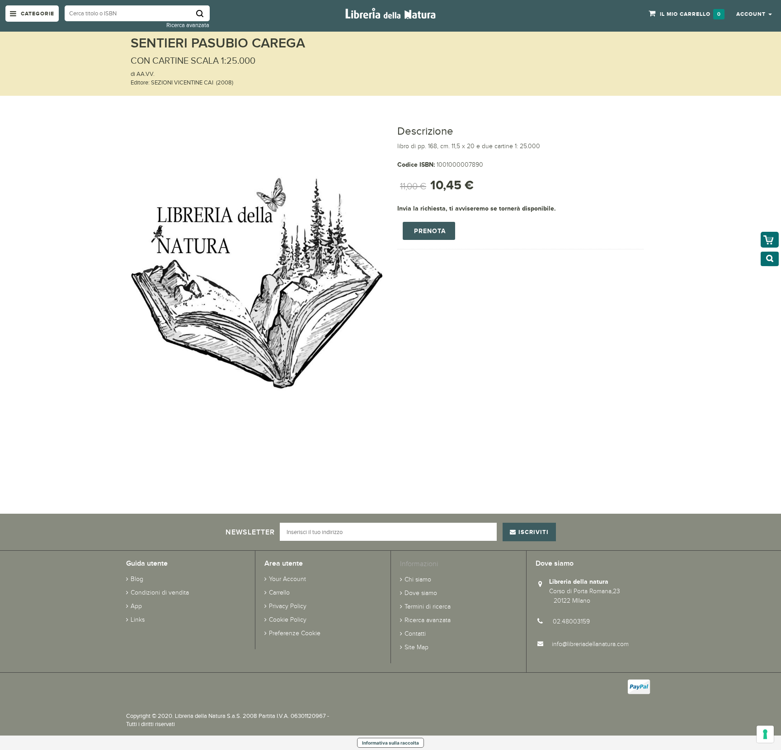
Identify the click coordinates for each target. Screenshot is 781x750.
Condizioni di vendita (160, 592)
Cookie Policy (287, 619)
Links (138, 619)
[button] (754, 13)
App (136, 606)
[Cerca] (203, 13)
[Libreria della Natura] (390, 12)
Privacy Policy (287, 606)
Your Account (287, 579)
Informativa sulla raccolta (390, 742)
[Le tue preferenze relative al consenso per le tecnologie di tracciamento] (765, 734)
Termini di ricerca (428, 606)
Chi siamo (418, 579)
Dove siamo (421, 593)
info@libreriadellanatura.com (590, 644)
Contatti (415, 633)
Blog (137, 579)
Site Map (416, 647)
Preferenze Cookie (294, 633)
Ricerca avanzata (187, 25)
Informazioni (419, 563)
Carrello (279, 592)
